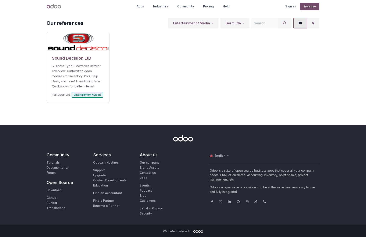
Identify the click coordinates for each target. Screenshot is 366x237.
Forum (51, 172)
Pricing (208, 6)
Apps (140, 6)
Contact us (148, 172)
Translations (56, 208)
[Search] (285, 23)
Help (226, 6)
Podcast (146, 190)
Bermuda (233, 23)
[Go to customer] (78, 41)
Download (54, 190)
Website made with (177, 231)
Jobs (143, 178)
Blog (143, 195)
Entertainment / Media (191, 23)
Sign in (290, 6)
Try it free (310, 6)
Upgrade (99, 175)
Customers (148, 200)
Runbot (52, 203)
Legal (144, 208)
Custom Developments (110, 180)
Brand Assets (149, 167)
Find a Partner (103, 200)
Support (99, 170)
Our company (149, 162)
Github (52, 197)
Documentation (58, 167)
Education (100, 185)
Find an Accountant (107, 193)
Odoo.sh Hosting (105, 162)
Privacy (157, 208)
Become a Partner (106, 206)
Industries (160, 6)
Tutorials (53, 162)
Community (185, 6)
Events (145, 185)
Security (146, 213)
